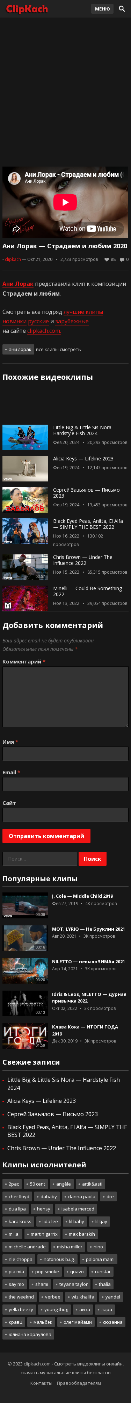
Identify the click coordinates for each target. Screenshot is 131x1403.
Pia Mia (16, 1271)
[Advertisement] (65, 90)
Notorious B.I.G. (59, 1259)
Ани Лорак (20, 349)
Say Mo (16, 1284)
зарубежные (72, 321)
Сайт (9, 802)
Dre (110, 1196)
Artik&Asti (92, 1184)
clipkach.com (37, 1364)
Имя (10, 741)
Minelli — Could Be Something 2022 (87, 591)
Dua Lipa (17, 1209)
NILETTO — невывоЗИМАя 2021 (88, 961)
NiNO (98, 1246)
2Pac (14, 1184)
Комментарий (23, 661)
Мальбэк (43, 1322)
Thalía (105, 1284)
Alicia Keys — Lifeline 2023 (83, 458)
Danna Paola (81, 1196)
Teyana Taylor (73, 1284)
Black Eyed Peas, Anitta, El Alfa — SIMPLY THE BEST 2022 (88, 524)
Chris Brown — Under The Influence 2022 (82, 560)
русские (38, 321)
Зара (106, 1309)
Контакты (41, 1383)
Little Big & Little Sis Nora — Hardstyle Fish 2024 (85, 430)
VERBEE (52, 1297)
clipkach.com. (44, 331)
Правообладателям (79, 1383)
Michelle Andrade (27, 1246)
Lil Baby (76, 1221)
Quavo (77, 1271)
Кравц (15, 1322)
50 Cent (37, 1184)
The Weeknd (21, 1297)
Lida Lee (50, 1221)
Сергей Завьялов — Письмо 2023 (86, 492)
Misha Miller (69, 1246)
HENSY (43, 1209)
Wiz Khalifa (83, 1297)
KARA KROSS (20, 1221)
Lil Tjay (101, 1221)
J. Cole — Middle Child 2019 (82, 896)
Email (11, 772)
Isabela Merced (77, 1209)
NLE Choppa (20, 1259)
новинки (14, 321)
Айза (84, 1309)
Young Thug (56, 1309)
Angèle (63, 1184)
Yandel (112, 1297)
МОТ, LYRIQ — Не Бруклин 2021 (88, 929)
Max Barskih (82, 1234)
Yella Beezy (21, 1309)
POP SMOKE (47, 1271)
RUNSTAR (103, 1271)
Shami (41, 1284)
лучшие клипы (83, 312)
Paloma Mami (100, 1259)
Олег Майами (78, 1322)
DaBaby (49, 1196)
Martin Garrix (44, 1234)
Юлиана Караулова (30, 1334)
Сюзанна (113, 1322)
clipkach (13, 259)
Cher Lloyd (19, 1196)
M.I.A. (14, 1234)
